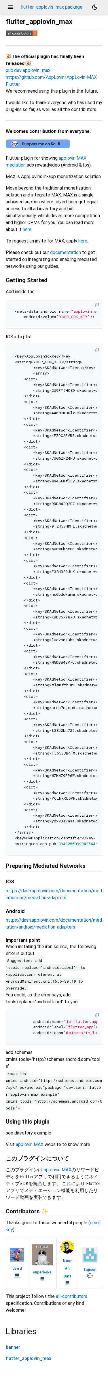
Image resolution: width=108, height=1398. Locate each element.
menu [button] (10, 7)
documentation (65, 252)
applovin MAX (29, 1144)
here (27, 229)
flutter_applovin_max (28, 1358)
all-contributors (71, 1296)
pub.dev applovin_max (28, 70)
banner (13, 1347)
